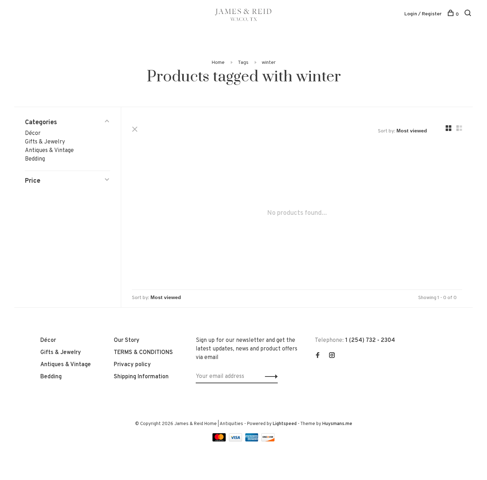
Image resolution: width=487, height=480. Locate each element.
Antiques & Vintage (49, 150)
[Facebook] (318, 356)
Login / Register (423, 14)
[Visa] (236, 440)
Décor (33, 133)
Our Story (126, 340)
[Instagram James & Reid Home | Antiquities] (332, 356)
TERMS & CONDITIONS (143, 352)
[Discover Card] (268, 440)
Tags (243, 63)
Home (218, 63)
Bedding (35, 159)
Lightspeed (285, 424)
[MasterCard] (219, 440)
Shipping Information (141, 376)
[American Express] (252, 440)
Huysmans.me (337, 424)
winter (269, 63)
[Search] (469, 14)
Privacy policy (132, 364)
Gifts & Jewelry (45, 142)
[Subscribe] (269, 376)
